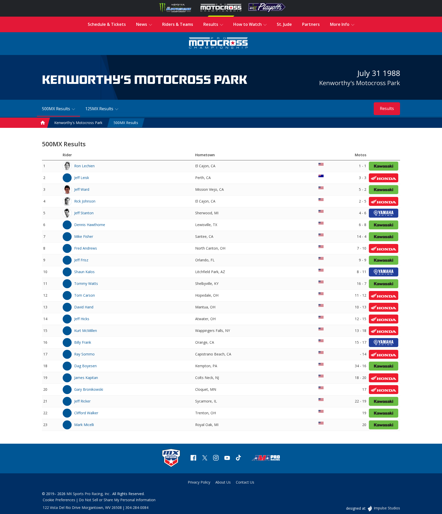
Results (387, 108)
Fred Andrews (85, 248)
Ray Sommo (84, 354)
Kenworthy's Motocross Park (359, 83)
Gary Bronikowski (88, 389)
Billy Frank (82, 342)
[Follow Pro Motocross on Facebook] (193, 458)
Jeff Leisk (81, 177)
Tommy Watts (86, 283)
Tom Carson (84, 295)
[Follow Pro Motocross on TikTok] (238, 458)
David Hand (83, 307)
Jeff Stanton (84, 212)
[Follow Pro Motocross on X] (204, 458)
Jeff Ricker (82, 401)
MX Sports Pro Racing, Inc (88, 493)
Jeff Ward (81, 189)
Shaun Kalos (84, 271)
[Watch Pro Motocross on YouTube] (227, 458)
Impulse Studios (386, 508)
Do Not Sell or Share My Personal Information (117, 499)
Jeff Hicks (81, 318)
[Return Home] (218, 43)
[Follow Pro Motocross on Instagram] (216, 458)
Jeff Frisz (81, 260)
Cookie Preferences (59, 499)
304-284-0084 (136, 507)
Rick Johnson (84, 201)
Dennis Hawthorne (89, 224)
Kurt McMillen (85, 330)
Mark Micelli (84, 424)
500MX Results (126, 122)
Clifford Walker (86, 412)
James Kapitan (86, 377)
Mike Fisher (83, 236)
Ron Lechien (84, 165)
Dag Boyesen (85, 365)
